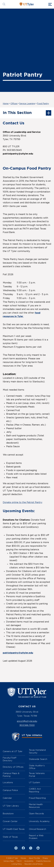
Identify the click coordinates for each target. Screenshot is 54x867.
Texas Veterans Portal (37, 774)
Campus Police (10, 790)
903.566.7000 (27, 725)
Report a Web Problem (36, 836)
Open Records (36, 813)
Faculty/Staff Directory (9, 759)
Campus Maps (8, 861)
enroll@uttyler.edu (27, 721)
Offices (14, 104)
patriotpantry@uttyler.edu (18, 653)
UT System (34, 782)
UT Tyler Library (11, 806)
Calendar (7, 798)
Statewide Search (38, 759)
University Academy (39, 821)
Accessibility (28, 861)
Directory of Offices (13, 767)
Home (6, 104)
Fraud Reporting (37, 798)
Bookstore (8, 813)
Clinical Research (37, 829)
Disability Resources (43, 861)
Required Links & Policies (34, 864)
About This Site (34, 858)
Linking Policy (16, 864)
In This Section (17, 113)
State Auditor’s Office (37, 766)
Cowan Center (10, 821)
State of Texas (10, 837)
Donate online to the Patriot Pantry (22, 502)
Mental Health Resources (36, 805)
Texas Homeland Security (37, 751)
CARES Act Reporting (35, 790)
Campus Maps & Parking (11, 774)
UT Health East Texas (14, 829)
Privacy (45, 858)
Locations (8, 782)
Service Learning (27, 104)
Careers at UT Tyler (12, 751)
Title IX (19, 861)
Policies (23, 858)
